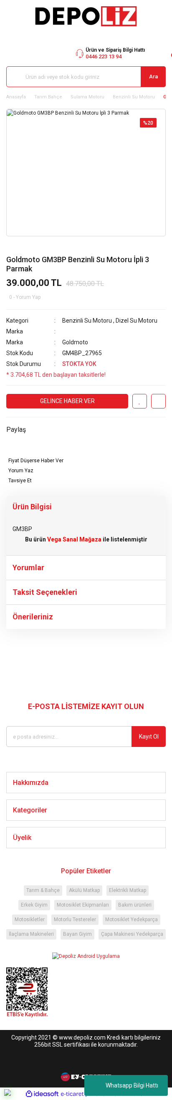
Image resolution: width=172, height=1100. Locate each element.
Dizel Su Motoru (136, 320)
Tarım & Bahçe (43, 890)
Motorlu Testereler (75, 919)
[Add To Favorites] (139, 401)
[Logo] (86, 16)
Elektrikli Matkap (127, 890)
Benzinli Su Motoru (87, 320)
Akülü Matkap (84, 890)
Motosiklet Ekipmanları (83, 905)
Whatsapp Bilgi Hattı (132, 1085)
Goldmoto (75, 342)
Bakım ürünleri (135, 905)
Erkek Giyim (34, 905)
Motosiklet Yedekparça (131, 919)
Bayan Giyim (77, 934)
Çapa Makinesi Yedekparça (132, 934)
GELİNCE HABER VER (67, 401)
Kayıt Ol (149, 736)
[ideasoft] (42, 1094)
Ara (153, 76)
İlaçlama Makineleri (31, 934)
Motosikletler (30, 919)
